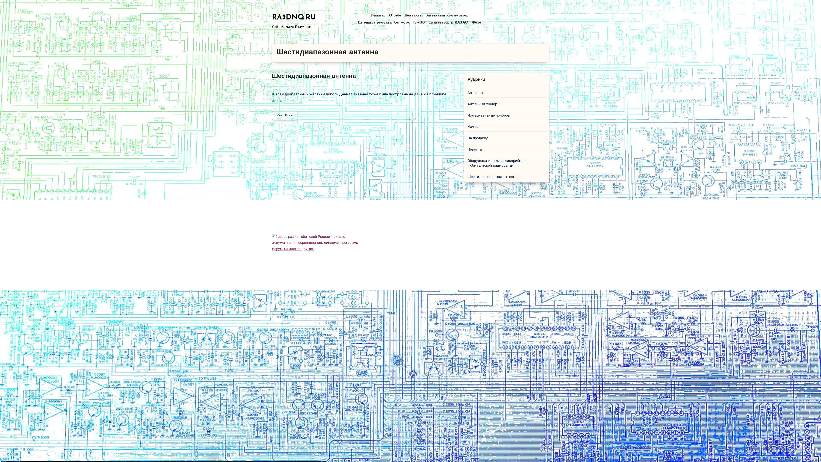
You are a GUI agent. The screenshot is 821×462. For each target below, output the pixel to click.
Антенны (475, 93)
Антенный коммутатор (447, 16)
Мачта (473, 127)
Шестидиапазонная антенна (314, 76)
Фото (476, 23)
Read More (284, 115)
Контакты (414, 16)
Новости (475, 149)
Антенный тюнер (482, 104)
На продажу (478, 138)
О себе (395, 16)
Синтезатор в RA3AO (448, 23)
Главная (378, 16)
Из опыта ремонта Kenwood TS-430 (391, 23)
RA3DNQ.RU (294, 17)
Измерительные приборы (489, 115)
